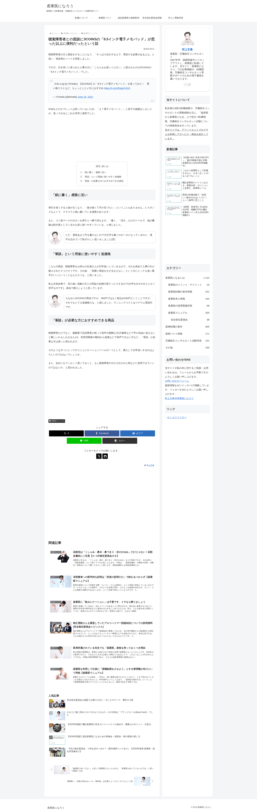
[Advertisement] (102, 138)
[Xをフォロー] (99, 456)
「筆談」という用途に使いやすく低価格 (102, 176)
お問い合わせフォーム (177, 381)
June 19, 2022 (85, 97)
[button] (119, 441)
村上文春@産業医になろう (179, 398)
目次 (98, 166)
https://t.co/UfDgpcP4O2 (117, 88)
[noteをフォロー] (105, 456)
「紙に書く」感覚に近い (94, 172)
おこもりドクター (177, 417)
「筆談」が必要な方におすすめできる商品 (103, 181)
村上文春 (187, 49)
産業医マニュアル (57, 421)
